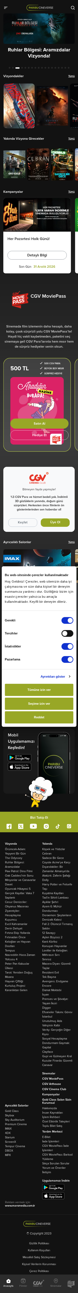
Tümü (71, 76)
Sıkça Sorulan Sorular (55, 1163)
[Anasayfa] (39, 1224)
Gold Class (12, 1111)
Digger (46, 1008)
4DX (8, 1133)
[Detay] (19, 106)
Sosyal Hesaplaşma (54, 1038)
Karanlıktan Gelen (16, 990)
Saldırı (46, 928)
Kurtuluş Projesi (15, 986)
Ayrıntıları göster (53, 676)
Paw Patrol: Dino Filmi (18, 871)
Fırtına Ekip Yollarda (17, 933)
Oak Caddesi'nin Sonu (19, 875)
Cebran (47, 853)
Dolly (45, 880)
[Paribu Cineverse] (40, 7)
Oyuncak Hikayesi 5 (18, 889)
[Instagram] (46, 826)
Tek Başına (49, 977)
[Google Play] (19, 758)
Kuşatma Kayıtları (53, 893)
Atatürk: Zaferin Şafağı (56, 875)
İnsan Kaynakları (52, 1112)
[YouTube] (33, 826)
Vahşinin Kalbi (51, 1025)
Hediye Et (39, 435)
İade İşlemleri (50, 1141)
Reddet (39, 717)
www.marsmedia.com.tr (20, 1205)
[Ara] (73, 7)
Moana (9, 977)
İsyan (45, 994)
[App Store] (19, 767)
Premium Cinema (16, 1124)
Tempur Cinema (15, 1146)
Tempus (10, 950)
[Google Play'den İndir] (53, 1187)
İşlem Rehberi (51, 1117)
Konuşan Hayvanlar (54, 946)
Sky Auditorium (14, 1120)
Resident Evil (50, 972)
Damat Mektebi (51, 990)
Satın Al (39, 423)
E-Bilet (46, 1137)
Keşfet (22, 522)
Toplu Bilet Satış (52, 1126)
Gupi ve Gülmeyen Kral (57, 1056)
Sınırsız (46, 959)
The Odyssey (13, 858)
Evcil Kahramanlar (16, 924)
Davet (8, 884)
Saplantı (10, 897)
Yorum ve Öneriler (54, 1168)
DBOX (9, 1150)
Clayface (47, 1052)
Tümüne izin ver (39, 690)
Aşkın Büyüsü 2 (52, 937)
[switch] (67, 633)
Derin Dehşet (13, 928)
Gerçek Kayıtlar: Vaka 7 (19, 893)
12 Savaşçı (48, 933)
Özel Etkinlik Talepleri (56, 1121)
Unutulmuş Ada (52, 1021)
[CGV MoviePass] (71, 1284)
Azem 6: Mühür (52, 906)
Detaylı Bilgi (37, 255)
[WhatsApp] (69, 826)
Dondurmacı (50, 911)
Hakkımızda (49, 1108)
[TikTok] (57, 826)
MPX (8, 1155)
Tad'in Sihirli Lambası (55, 897)
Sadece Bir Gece (53, 858)
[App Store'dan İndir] (53, 1195)
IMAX (8, 1128)
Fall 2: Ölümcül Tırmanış (57, 924)
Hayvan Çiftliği (14, 981)
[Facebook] (9, 826)
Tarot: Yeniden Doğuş (19, 972)
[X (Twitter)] (20, 826)
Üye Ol (55, 522)
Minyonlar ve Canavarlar (20, 880)
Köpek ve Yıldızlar (53, 849)
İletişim (46, 1172)
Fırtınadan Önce (15, 937)
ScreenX (10, 1142)
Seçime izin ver (39, 703)
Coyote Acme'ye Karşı (56, 862)
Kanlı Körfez (49, 941)
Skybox (9, 1115)
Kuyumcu (11, 919)
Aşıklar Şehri (50, 902)
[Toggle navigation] (7, 7)
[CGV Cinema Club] (38, 1283)
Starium (10, 1137)
